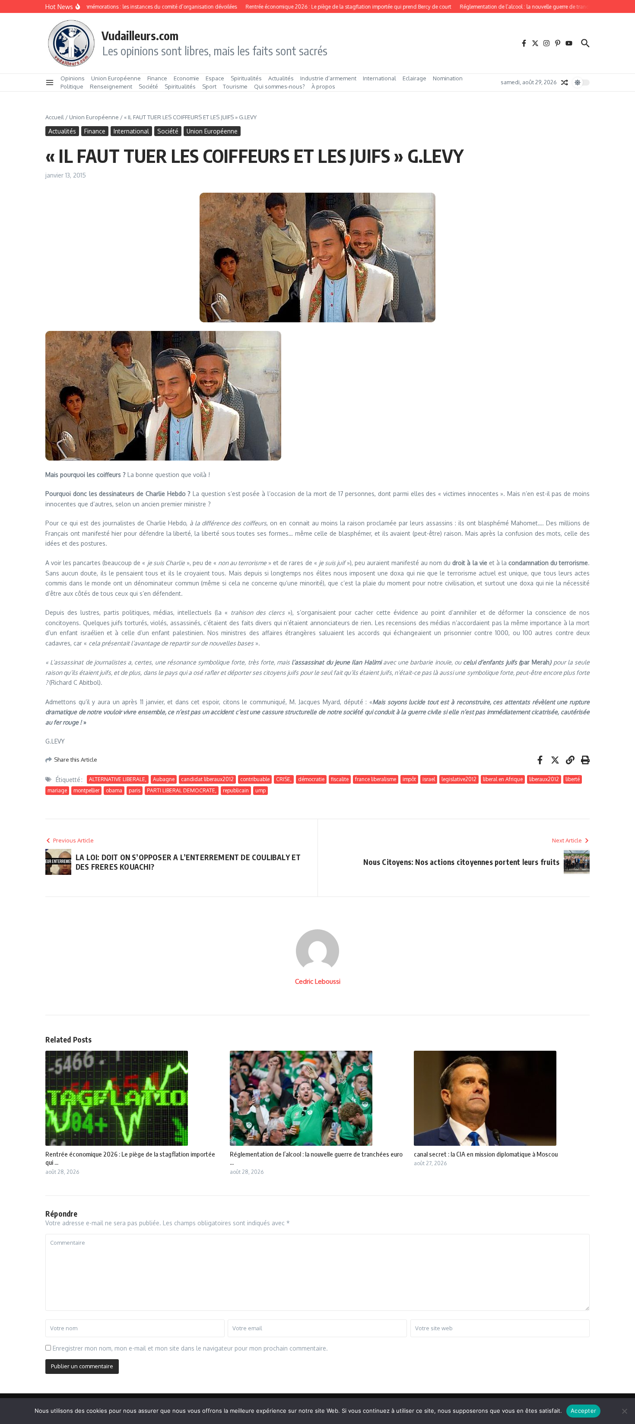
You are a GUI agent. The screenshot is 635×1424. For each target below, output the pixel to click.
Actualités (281, 78)
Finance (157, 78)
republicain (236, 790)
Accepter (583, 1410)
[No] (624, 1411)
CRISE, (284, 779)
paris (134, 790)
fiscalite (340, 779)
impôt (409, 779)
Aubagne (164, 779)
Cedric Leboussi (317, 981)
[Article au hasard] (564, 82)
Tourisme (235, 86)
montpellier (86, 790)
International (379, 78)
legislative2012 (458, 779)
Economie (186, 78)
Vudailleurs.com (140, 35)
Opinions (72, 78)
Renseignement (111, 86)
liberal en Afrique (503, 779)
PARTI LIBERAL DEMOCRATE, (181, 790)
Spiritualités (246, 78)
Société (148, 86)
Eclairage (414, 78)
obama (114, 790)
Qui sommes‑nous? (279, 86)
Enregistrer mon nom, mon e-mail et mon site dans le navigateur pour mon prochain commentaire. (190, 1348)
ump (260, 790)
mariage (57, 790)
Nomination (448, 78)
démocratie (311, 779)
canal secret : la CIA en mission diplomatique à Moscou (486, 1154)
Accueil (54, 117)
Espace (215, 78)
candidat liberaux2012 (207, 779)
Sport (209, 86)
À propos (323, 86)
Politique (71, 86)
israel (428, 779)
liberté (572, 779)
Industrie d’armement (328, 78)
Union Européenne (116, 78)
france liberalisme (375, 779)
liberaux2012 (544, 779)
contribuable (255, 779)
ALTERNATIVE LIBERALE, (117, 779)
